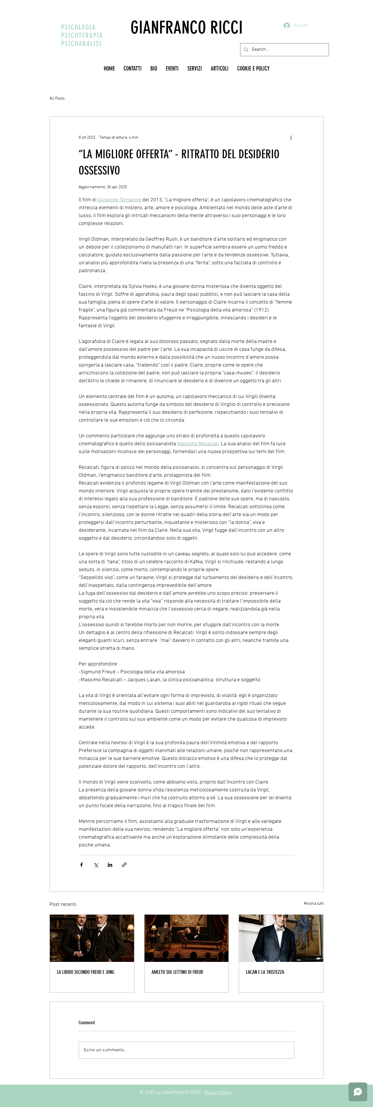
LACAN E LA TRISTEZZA (265, 972)
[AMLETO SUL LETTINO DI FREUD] (187, 938)
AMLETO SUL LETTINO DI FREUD (177, 972)
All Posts (57, 98)
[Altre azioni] (290, 137)
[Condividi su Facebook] (81, 864)
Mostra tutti (313, 903)
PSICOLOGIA (78, 27)
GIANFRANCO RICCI (187, 27)
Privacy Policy (218, 1093)
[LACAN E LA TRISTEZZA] (281, 938)
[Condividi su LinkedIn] (110, 864)
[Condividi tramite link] (124, 864)
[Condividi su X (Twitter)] (95, 864)
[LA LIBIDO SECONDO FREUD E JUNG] (92, 938)
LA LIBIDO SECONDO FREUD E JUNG (85, 972)
